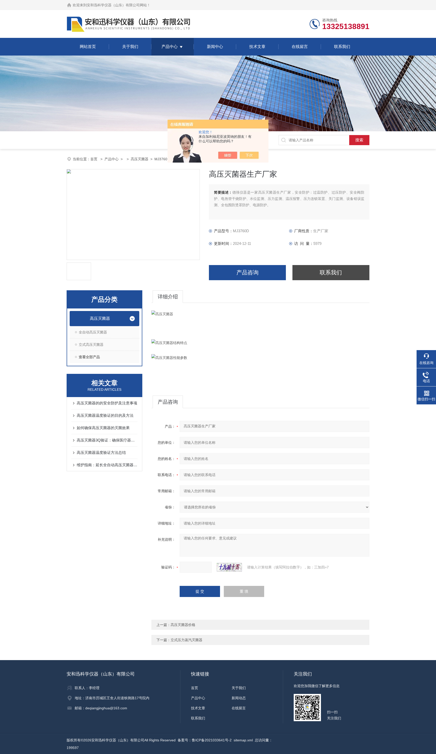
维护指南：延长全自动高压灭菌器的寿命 (107, 465)
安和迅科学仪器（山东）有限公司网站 (117, 5)
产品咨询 (247, 272)
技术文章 (257, 46)
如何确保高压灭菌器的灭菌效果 (103, 428)
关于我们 (130, 46)
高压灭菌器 (139, 159)
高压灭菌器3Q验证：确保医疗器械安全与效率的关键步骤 (107, 440)
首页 (94, 159)
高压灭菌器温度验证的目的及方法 (105, 415)
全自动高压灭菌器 (93, 332)
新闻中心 (215, 46)
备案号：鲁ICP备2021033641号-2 (205, 740)
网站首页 (88, 46)
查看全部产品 (89, 357)
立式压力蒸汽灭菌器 (186, 640)
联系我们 (342, 46)
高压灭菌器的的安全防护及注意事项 (107, 403)
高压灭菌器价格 (183, 625)
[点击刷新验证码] (229, 567)
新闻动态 (239, 698)
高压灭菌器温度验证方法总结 (101, 452)
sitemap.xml (243, 740)
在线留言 (300, 46)
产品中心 (169, 46)
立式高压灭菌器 (91, 345)
